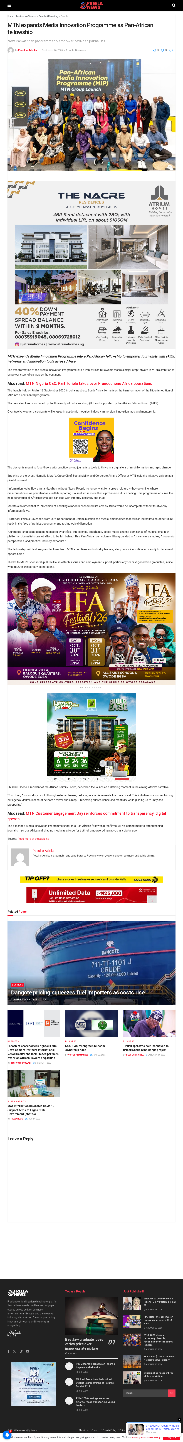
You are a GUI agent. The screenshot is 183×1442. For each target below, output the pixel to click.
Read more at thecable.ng (33, 838)
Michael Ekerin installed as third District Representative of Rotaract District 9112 (95, 1383)
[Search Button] (173, 5)
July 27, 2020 (33, 1119)
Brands (64, 16)
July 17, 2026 (40, 999)
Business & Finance (26, 16)
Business (80, 50)
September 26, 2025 (52, 50)
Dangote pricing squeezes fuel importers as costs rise (78, 992)
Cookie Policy (110, 1430)
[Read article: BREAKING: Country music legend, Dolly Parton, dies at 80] (132, 1303)
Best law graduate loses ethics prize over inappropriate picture (84, 1344)
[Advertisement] (91, 1247)
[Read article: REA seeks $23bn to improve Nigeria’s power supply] (132, 1361)
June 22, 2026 (98, 1055)
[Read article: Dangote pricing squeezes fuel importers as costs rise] (91, 963)
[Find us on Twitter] (14, 1351)
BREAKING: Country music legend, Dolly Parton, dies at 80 (159, 1301)
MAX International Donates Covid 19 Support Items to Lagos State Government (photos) (31, 1110)
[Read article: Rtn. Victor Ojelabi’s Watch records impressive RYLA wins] (132, 1321)
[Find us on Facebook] (8, 1351)
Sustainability (17, 1101)
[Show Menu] (9, 5)
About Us (83, 1430)
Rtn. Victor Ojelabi (21, 1063)
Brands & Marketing (48, 16)
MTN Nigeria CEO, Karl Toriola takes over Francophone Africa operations (89, 383)
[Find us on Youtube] (27, 1351)
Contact (96, 1430)
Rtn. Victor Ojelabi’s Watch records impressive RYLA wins (158, 1320)
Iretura (34, 1430)
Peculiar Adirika (27, 50)
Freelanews (17, 1119)
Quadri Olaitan (22, 999)
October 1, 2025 (42, 1063)
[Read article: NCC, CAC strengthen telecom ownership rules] (91, 1023)
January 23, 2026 (156, 1055)
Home (10, 16)
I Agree (171, 1437)
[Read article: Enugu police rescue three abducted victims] (132, 1377)
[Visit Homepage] (91, 5)
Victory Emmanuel (78, 1055)
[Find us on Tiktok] (21, 1351)
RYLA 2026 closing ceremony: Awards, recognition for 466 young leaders (95, 1402)
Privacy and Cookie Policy (146, 1437)
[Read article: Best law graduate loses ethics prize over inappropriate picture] (91, 1316)
